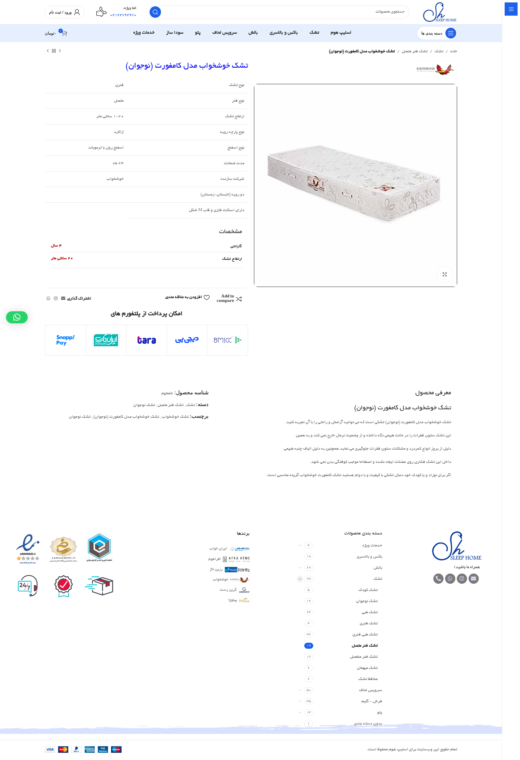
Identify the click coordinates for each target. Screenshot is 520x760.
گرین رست (228, 590)
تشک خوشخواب (175, 417)
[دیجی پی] (187, 340)
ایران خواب (218, 549)
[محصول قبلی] (60, 51)
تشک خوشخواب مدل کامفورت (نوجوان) (126, 417)
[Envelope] (474, 579)
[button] (17, 317)
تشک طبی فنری (365, 634)
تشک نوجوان (144, 405)
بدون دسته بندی (368, 724)
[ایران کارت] (106, 340)
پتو (379, 712)
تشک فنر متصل (415, 51)
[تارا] (146, 340)
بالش (378, 568)
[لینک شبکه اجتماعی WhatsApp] (48, 298)
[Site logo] (439, 13)
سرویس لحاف (370, 690)
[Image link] (455, 546)
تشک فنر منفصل (364, 657)
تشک (439, 51)
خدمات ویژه (372, 545)
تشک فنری (369, 623)
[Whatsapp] (450, 579)
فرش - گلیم (371, 701)
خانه (453, 51)
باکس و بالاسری (369, 557)
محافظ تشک (368, 679)
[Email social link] (63, 298)
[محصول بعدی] (48, 51)
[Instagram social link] (55, 298)
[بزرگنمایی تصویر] (444, 274)
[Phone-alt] (438, 579)
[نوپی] (227, 340)
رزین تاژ (216, 570)
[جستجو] (155, 12)
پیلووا (232, 600)
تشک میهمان (367, 668)
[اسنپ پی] (65, 340)
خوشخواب (220, 580)
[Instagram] (462, 579)
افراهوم (214, 559)
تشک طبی (370, 612)
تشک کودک (368, 590)
